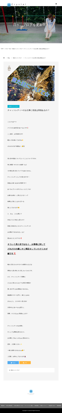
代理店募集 (36, 405)
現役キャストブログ (13, 106)
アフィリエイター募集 (29, 405)
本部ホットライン (43, 405)
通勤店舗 (2, 405)
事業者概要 (59, 405)
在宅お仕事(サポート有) (18, 405)
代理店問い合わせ (52, 405)
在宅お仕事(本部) (9, 405)
